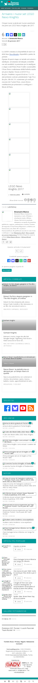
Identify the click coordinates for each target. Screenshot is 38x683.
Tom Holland (16, 8)
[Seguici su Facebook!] (7, 408)
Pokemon (30, 8)
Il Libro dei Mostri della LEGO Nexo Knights (18, 435)
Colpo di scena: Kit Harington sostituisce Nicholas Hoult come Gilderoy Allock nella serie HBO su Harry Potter (19, 485)
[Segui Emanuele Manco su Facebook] (3, 242)
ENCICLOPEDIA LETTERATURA (22, 580)
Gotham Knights (10, 333)
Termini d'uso (9, 642)
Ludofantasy (11, 207)
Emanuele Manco (16, 38)
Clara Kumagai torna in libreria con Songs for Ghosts (18, 533)
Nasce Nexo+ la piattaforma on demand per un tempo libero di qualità (16, 371)
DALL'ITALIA (9, 363)
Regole (23, 642)
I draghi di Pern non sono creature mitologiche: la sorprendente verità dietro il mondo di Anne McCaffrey (24, 585)
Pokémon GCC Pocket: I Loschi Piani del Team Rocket (18, 629)
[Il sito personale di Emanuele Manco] (10, 242)
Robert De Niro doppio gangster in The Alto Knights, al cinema (17, 297)
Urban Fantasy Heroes (13, 237)
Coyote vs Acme (20, 546)
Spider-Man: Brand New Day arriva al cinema (24, 597)
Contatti (19, 644)
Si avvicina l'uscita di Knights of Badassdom (18, 466)
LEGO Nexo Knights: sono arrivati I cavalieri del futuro (19, 445)
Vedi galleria (15, 195)
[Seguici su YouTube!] (23, 408)
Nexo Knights (14, 54)
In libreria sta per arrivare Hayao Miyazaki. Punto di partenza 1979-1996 (17, 498)
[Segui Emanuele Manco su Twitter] (7, 242)
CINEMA (7, 290)
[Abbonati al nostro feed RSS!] (30, 408)
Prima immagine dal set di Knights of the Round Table (17, 457)
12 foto (27, 194)
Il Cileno (5, 619)
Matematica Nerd (19, 233)
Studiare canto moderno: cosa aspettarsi (17, 522)
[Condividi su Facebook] (7, 34)
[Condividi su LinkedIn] (23, 34)
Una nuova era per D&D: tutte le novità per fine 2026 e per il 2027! (25, 573)
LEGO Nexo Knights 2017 (16, 187)
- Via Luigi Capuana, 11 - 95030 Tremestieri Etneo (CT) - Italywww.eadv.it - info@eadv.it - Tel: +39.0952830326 (21, 667)
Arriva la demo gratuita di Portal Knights (17, 426)
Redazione (30, 642)
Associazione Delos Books (19, 655)
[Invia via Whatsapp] (19, 34)
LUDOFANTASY (18, 569)
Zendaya (23, 8)
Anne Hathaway (6, 8)
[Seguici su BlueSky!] (15, 408)
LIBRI (15, 557)
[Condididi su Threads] (15, 34)
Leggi (19, 549)
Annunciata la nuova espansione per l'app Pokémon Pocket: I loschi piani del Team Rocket (17, 512)
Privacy (17, 642)
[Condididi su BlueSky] (11, 34)
